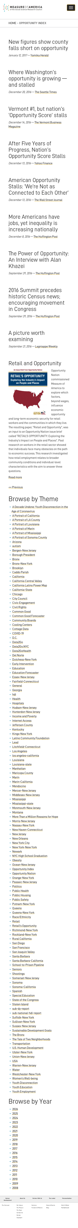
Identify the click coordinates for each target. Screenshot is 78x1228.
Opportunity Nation (24, 873)
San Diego (18, 943)
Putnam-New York (23, 904)
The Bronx (18, 1034)
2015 (15, 1157)
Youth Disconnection (25, 1082)
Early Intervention (23, 663)
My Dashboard (65, 1207)
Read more (15, 477)
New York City (21, 842)
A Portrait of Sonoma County (29, 537)
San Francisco (21, 947)
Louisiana (18, 760)
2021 (14, 1131)
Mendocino (19, 786)
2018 (15, 1144)
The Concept (5, 1205)
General (17, 685)
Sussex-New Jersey (24, 1026)
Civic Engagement (23, 602)
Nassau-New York (23, 825)
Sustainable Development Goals (31, 1030)
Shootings (18, 973)
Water (16, 1069)
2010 (15, 1179)
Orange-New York (23, 877)
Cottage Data (20, 629)
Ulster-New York (22, 1052)
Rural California (22, 938)
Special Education (23, 995)
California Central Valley (27, 581)
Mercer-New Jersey (24, 790)
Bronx (16, 559)
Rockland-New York (24, 934)
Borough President (23, 554)
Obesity (17, 860)
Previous (16, 487)
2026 (15, 1109)
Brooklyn (17, 568)
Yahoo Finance (43, 163)
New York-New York (24, 847)
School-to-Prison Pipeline (28, 965)
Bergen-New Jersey (24, 550)
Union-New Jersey (23, 1056)
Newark (17, 851)
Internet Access (21, 720)
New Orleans (20, 838)
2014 (15, 1161)
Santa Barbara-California (27, 960)
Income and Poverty (24, 716)
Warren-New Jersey (24, 1065)
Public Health (20, 890)
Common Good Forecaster (28, 616)
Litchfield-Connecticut (26, 746)
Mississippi (19, 799)
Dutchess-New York (24, 659)
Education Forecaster (25, 672)
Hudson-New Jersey (24, 707)
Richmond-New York (25, 930)
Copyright (19, 1217)
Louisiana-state (22, 764)
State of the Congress (25, 999)
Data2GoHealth (21, 650)
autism (16, 546)
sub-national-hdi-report (26, 1013)
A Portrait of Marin (23, 528)
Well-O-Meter (65, 1205)
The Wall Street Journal (48, 200)
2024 (15, 1118)
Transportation (21, 1043)
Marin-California (22, 781)
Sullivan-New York (23, 1021)
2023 (15, 1122)
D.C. (14, 637)
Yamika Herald (39, 55)
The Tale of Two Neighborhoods (31, 1039)
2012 (14, 1170)
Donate (19, 1215)
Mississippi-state (22, 803)
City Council (19, 598)
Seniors (17, 969)
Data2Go (17, 642)
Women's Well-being (25, 1078)
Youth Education (22, 1087)
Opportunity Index (23, 869)
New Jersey (19, 834)
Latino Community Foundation (30, 738)
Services (34, 1205)
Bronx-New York (22, 563)
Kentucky (18, 729)
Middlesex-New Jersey (26, 795)
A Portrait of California (26, 515)
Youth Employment (24, 1091)
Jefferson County (22, 725)
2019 (15, 1139)
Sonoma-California (24, 986)
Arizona (17, 541)
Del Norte (18, 655)
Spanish (17, 991)
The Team (19, 1210)
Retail (16, 921)
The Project (20, 1207)
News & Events (50, 1205)
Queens (17, 908)
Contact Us (20, 1212)
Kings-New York (22, 733)
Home (12, 23)
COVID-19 (18, 633)
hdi (14, 694)
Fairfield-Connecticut (25, 681)
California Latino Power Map (29, 585)
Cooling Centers (22, 624)
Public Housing (21, 895)
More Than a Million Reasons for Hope (35, 816)
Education (18, 668)
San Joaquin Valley (23, 952)
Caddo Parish (20, 572)
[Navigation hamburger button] (71, 7)
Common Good (21, 611)
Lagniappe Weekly (46, 346)
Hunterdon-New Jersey (26, 711)
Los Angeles (19, 751)
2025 (15, 1113)
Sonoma (17, 982)
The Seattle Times (46, 92)
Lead (15, 742)
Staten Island (20, 1004)
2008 (15, 1187)
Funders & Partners (37, 1207)
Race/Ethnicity (21, 917)
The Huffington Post (46, 236)
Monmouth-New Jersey (26, 807)
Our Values (20, 1205)
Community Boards (24, 620)
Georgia (17, 690)
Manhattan (19, 768)
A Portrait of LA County (26, 519)
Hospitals (18, 703)
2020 (15, 1135)
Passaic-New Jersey (24, 882)
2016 (15, 1152)
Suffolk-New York (23, 1017)
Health (16, 698)
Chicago (17, 594)
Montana (17, 812)
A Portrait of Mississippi (26, 533)
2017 (14, 1148)
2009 (15, 1183)
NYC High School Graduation (29, 855)
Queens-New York (23, 912)
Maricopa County (22, 773)
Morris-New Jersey (23, 821)
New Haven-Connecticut (27, 829)
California (18, 576)
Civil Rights (19, 607)
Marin (15, 777)
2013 (15, 1165)
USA (15, 1061)
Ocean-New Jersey (23, 864)
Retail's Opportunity (24, 925)
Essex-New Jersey (23, 677)
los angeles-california (25, 755)
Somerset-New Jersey (25, 978)
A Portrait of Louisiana (25, 524)
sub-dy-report (20, 1008)
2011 (14, 1174)
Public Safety (20, 899)
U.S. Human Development (27, 1047)
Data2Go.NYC (20, 646)
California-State (22, 589)
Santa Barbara (21, 956)
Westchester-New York (26, 1074)
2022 (15, 1126)
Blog (47, 1207)
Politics (17, 886)
